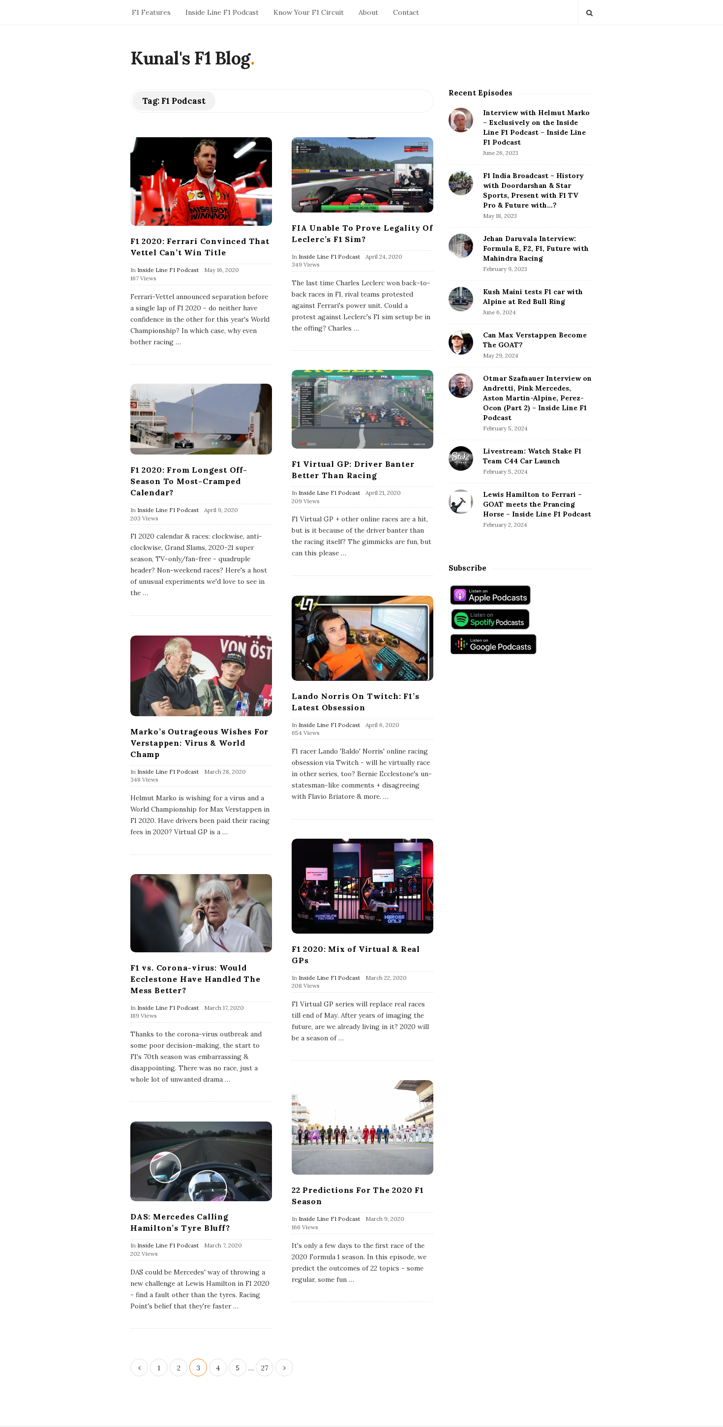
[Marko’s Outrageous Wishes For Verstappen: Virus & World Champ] (201, 676)
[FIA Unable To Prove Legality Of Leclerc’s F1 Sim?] (362, 174)
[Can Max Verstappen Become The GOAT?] (461, 342)
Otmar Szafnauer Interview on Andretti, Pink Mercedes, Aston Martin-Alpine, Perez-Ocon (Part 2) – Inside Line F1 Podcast (537, 398)
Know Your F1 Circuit (308, 12)
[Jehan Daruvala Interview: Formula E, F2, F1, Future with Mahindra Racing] (461, 246)
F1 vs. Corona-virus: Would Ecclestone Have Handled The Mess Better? (195, 979)
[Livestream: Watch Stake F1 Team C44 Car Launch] (461, 458)
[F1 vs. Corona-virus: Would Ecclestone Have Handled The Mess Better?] (201, 913)
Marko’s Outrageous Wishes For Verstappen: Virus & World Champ (199, 743)
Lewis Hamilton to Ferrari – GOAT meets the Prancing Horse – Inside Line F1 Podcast (537, 504)
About (368, 12)
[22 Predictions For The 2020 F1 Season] (362, 1127)
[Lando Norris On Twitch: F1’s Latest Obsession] (362, 638)
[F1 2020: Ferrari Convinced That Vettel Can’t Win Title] (201, 181)
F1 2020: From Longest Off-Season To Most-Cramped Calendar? (188, 481)
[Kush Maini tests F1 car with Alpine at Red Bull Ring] (461, 299)
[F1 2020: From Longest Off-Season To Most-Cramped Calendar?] (201, 419)
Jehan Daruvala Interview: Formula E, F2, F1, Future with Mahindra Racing (536, 248)
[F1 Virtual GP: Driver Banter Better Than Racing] (362, 409)
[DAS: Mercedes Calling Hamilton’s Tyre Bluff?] (201, 1161)
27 (264, 1368)
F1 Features (151, 12)
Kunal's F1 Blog (190, 58)
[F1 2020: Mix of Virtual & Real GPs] (362, 886)
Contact (406, 12)
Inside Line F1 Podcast (222, 12)
